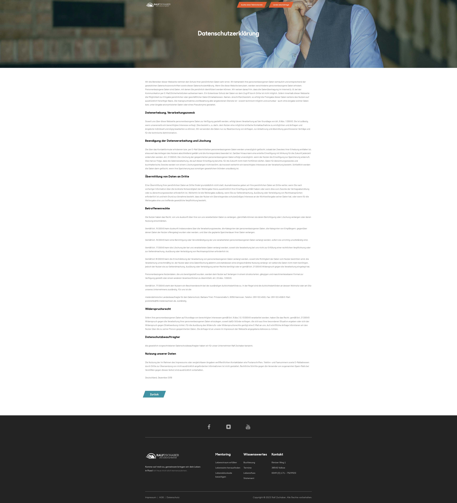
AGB (161, 497)
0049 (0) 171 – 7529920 (284, 472)
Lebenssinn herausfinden (227, 467)
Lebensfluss (249, 472)
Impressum (150, 497)
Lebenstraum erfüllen (226, 462)
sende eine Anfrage (281, 5)
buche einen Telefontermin (252, 5)
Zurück (154, 394)
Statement (248, 478)
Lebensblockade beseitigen (223, 474)
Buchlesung (249, 462)
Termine (247, 467)
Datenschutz (173, 497)
